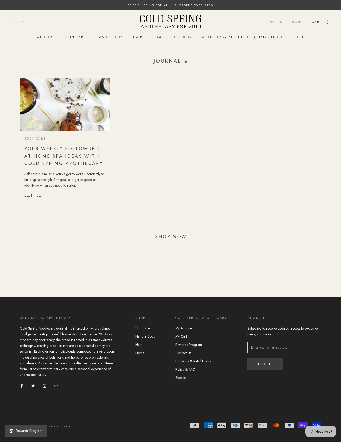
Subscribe (265, 364)
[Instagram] (44, 385)
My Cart (181, 336)
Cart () (320, 22)
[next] (320, 252)
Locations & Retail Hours (193, 361)
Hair (137, 37)
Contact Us (183, 352)
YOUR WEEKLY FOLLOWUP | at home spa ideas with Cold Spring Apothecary (63, 156)
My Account (184, 328)
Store (298, 37)
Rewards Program (188, 344)
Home (158, 37)
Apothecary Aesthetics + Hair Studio (242, 37)
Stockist (180, 377)
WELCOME (46, 37)
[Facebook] (21, 385)
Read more (32, 196)
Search (297, 22)
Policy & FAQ (185, 369)
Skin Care (75, 37)
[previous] (20, 252)
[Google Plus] (56, 385)
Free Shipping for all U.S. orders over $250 (170, 5)
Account (276, 22)
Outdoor (183, 37)
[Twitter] (33, 385)
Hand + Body (109, 37)
